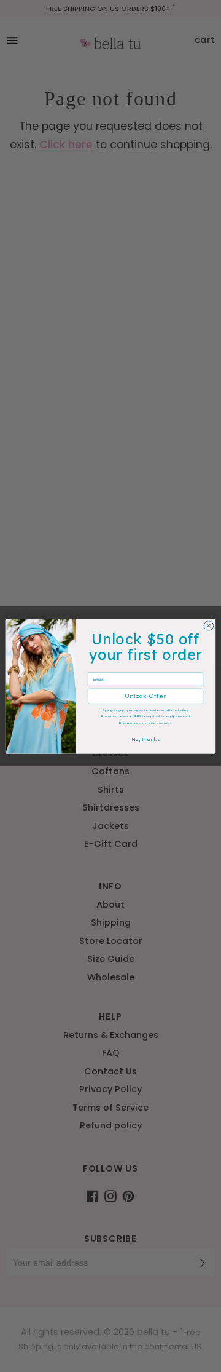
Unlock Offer (145, 695)
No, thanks (145, 739)
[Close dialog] (208, 625)
